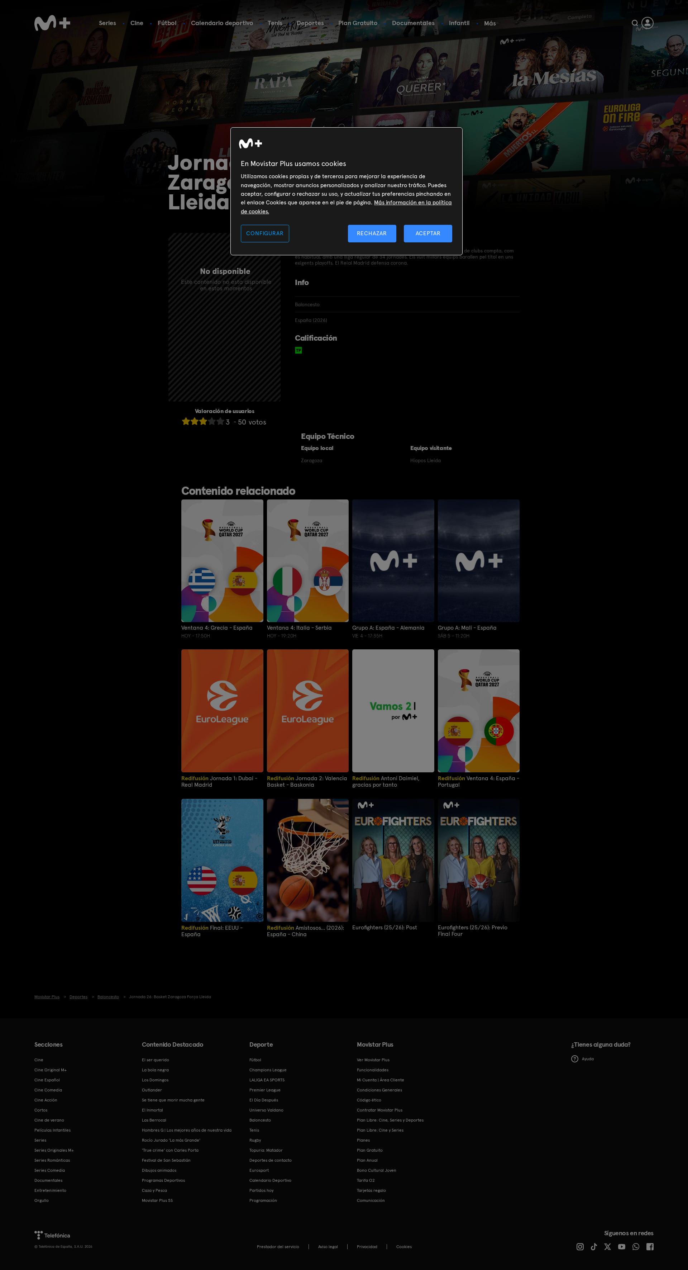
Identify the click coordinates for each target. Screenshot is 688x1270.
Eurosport (259, 1170)
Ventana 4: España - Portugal (478, 781)
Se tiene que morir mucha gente (173, 1100)
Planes (363, 1140)
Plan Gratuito (358, 23)
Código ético (369, 1100)
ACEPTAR (428, 233)
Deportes (310, 23)
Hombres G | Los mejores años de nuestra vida (186, 1130)
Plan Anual (367, 1160)
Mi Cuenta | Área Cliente (380, 1079)
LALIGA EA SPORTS (267, 1079)
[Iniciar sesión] (647, 23)
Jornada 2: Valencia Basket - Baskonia (307, 781)
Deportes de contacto (270, 1160)
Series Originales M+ (54, 1150)
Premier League (265, 1090)
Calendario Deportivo (270, 1180)
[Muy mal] (186, 421)
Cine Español (47, 1079)
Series (107, 23)
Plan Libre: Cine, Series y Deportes (390, 1120)
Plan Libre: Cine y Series (380, 1130)
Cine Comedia (48, 1090)
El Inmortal (152, 1110)
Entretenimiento (50, 1190)
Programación (263, 1200)
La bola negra (155, 1069)
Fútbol (167, 23)
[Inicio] (52, 23)
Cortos (40, 1110)
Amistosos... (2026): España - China (305, 931)
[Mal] (195, 421)
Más (490, 23)
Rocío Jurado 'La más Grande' (171, 1140)
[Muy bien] (220, 421)
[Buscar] (635, 23)
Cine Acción (45, 1100)
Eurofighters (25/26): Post (384, 927)
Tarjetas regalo (371, 1190)
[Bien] (212, 421)
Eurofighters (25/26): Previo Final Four (472, 930)
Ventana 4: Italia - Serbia (299, 628)
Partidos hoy (261, 1190)
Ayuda (588, 1058)
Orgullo (41, 1200)
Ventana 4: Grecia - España (217, 628)
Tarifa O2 (366, 1180)
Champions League (268, 1069)
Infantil (459, 23)
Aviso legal (328, 1246)
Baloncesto (260, 1120)
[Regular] (203, 421)
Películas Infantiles (52, 1130)
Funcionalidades (372, 1069)
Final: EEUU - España (212, 931)
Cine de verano (49, 1120)
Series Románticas (52, 1160)
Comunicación (371, 1200)
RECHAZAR (372, 233)
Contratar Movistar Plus (379, 1110)
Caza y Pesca (154, 1190)
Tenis (275, 23)
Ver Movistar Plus (373, 1059)
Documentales (413, 23)
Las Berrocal (154, 1120)
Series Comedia (49, 1170)
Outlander (152, 1090)
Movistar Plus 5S (157, 1200)
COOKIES (404, 1246)
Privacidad (367, 1246)
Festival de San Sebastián (166, 1160)
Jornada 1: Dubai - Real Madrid (219, 781)
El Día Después (263, 1100)
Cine (136, 23)
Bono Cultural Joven (376, 1170)
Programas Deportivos (163, 1180)
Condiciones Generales (379, 1090)
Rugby (255, 1140)
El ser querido (155, 1059)
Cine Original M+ (50, 1069)
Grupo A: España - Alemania (388, 628)
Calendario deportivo (222, 23)
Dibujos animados (159, 1170)
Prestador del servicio (278, 1246)
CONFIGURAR (264, 233)
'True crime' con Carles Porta (170, 1150)
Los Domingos (155, 1079)
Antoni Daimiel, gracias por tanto (386, 781)
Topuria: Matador (266, 1150)
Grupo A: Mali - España (467, 628)
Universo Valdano (266, 1110)
